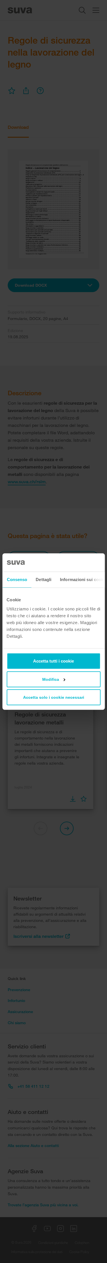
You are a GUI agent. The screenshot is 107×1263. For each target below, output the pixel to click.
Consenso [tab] (17, 579)
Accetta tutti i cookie (53, 660)
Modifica (50, 679)
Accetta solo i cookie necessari (53, 697)
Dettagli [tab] (43, 579)
